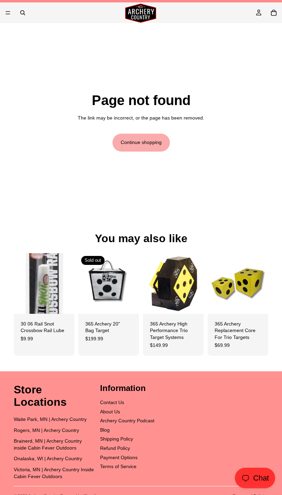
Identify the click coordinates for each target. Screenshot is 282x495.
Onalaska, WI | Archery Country (48, 458)
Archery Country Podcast (127, 420)
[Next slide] (196, 283)
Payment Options (119, 457)
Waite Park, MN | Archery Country (50, 419)
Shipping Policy (116, 439)
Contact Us (112, 402)
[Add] (63, 303)
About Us (110, 411)
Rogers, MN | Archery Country (46, 430)
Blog (105, 429)
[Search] (22, 12)
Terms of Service (118, 466)
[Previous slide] (150, 283)
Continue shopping (141, 142)
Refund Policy (115, 448)
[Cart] (273, 12)
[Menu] (8, 13)
